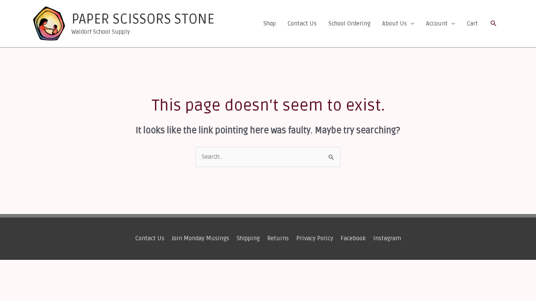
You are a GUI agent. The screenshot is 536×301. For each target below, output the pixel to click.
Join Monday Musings (200, 238)
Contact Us (302, 23)
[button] (494, 23)
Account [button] (437, 23)
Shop (269, 23)
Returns (278, 238)
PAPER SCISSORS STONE (142, 19)
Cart (472, 23)
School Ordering (349, 23)
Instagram (387, 238)
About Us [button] (394, 23)
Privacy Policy (314, 238)
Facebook (353, 238)
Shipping (248, 238)
